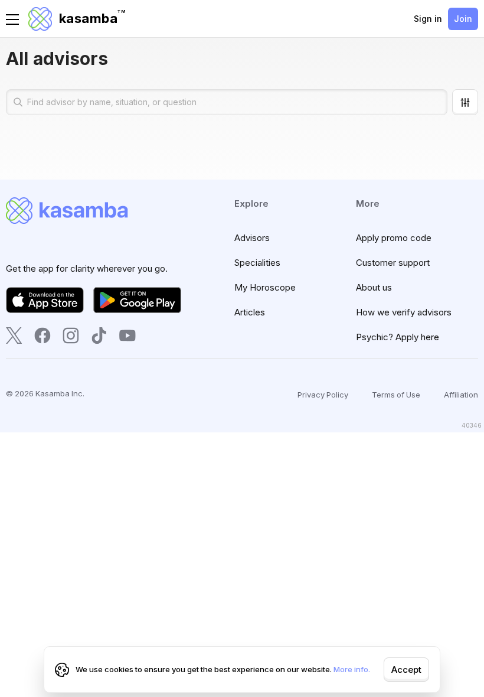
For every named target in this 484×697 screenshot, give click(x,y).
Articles (249, 312)
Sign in (428, 19)
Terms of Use (396, 394)
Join (463, 19)
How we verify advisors (404, 312)
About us (374, 287)
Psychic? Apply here (397, 337)
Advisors (252, 237)
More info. (351, 669)
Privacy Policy (322, 394)
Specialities (257, 262)
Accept (406, 669)
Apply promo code (393, 237)
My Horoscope (265, 287)
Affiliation (461, 394)
